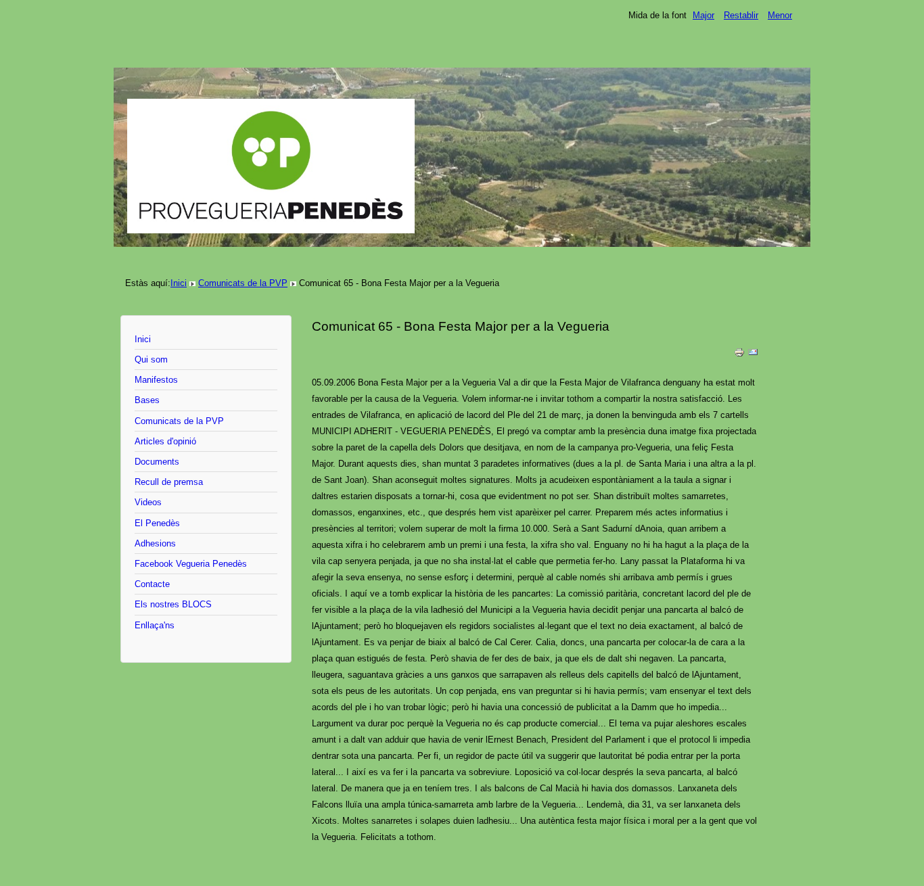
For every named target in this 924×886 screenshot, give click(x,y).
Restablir (741, 15)
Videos (148, 502)
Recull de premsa (169, 482)
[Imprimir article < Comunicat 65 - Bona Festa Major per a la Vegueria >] (739, 355)
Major (703, 15)
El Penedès (157, 523)
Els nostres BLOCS (173, 604)
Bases (147, 400)
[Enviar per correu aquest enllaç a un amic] (752, 355)
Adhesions (155, 543)
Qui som (151, 359)
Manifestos (156, 380)
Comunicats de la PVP (242, 283)
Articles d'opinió (165, 441)
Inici (178, 283)
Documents (157, 462)
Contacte (152, 584)
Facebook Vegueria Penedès (191, 564)
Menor (780, 15)
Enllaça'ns (155, 625)
